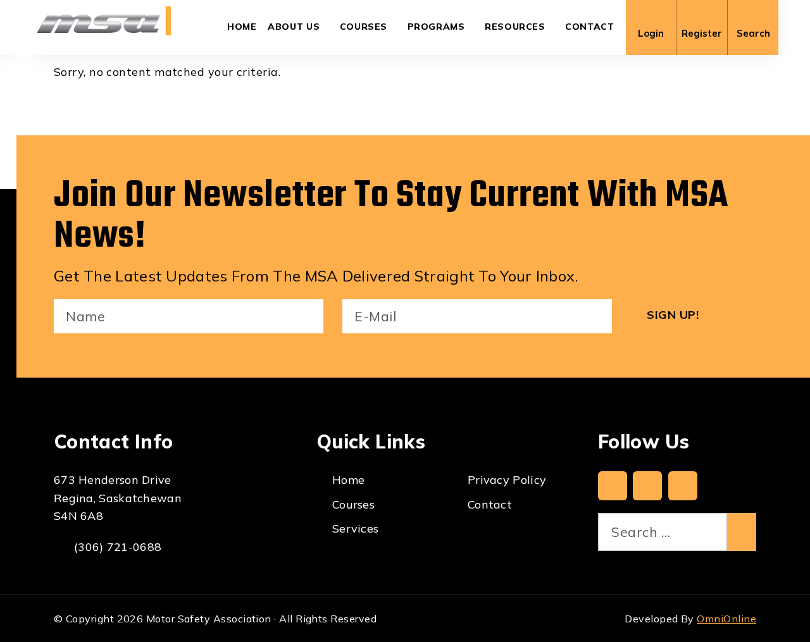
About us (294, 26)
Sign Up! (673, 314)
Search (753, 33)
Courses (363, 26)
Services (355, 528)
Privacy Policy (507, 479)
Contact (589, 26)
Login (651, 33)
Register (702, 33)
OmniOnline (726, 618)
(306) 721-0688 (117, 547)
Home (242, 26)
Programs (436, 26)
